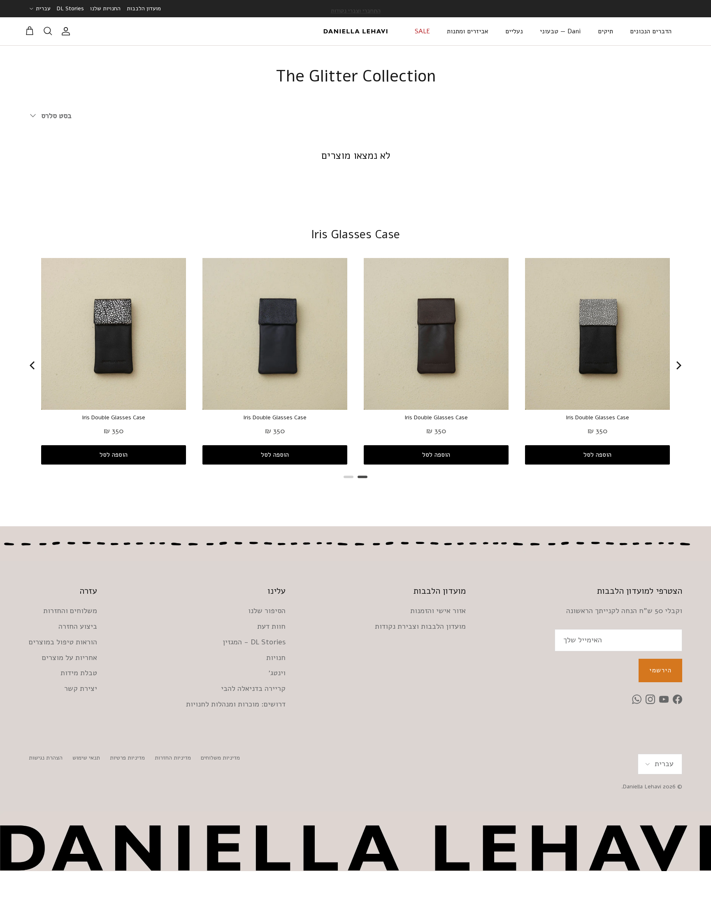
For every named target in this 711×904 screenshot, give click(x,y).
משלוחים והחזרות (70, 611)
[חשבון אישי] (67, 31)
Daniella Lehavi (642, 786)
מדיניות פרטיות (127, 758)
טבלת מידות (78, 673)
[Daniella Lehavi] (355, 31)
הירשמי (660, 670)
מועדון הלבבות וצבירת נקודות (420, 626)
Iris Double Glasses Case (113, 417)
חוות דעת (271, 626)
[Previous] (33, 365)
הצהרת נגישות (46, 758)
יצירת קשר (80, 688)
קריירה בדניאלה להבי (253, 688)
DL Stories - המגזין (254, 642)
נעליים (514, 31)
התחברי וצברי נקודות (356, 8)
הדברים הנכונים (651, 31)
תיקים (605, 31)
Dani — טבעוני (560, 31)
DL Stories (70, 8)
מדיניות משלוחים (220, 758)
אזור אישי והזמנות (438, 611)
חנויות (276, 657)
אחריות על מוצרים (69, 657)
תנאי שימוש (86, 758)
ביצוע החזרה (77, 626)
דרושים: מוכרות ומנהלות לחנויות (236, 704)
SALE (422, 31)
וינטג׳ (277, 673)
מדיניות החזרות (173, 758)
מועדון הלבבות (144, 8)
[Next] (678, 365)
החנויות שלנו (105, 8)
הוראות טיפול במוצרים (63, 642)
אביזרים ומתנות (467, 31)
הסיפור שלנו (267, 611)
